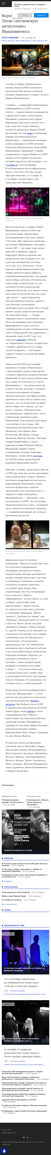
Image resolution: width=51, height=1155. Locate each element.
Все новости (7, 881)
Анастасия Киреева (17, 991)
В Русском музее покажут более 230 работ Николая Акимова (24, 864)
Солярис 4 (12, 165)
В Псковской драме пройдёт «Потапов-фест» (12, 801)
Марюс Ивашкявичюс (23, 41)
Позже (30, 14)
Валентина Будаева (18, 994)
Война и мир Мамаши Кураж (14, 896)
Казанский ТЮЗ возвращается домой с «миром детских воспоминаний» (22, 1072)
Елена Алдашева (10, 37)
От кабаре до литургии (11, 900)
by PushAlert (19, 17)
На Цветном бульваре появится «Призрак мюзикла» (24, 1105)
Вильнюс (11, 41)
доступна (37, 455)
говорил (31, 711)
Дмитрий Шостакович (19, 1064)
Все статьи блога (9, 904)
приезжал (21, 339)
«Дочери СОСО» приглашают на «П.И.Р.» (19, 1099)
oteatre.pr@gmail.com (9, 1133)
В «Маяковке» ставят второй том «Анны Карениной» (24, 1111)
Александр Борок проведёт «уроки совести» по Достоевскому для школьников (22, 1089)
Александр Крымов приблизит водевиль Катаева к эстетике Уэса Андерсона (24, 1095)
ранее (30, 133)
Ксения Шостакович (35, 1064)
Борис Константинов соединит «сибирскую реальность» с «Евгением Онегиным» (20, 1078)
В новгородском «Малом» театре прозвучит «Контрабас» (37, 802)
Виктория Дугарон (33, 994)
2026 (8, 994)
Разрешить (43, 14)
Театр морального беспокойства (16, 892)
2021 (5, 41)
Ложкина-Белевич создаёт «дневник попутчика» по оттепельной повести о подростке (24, 1084)
